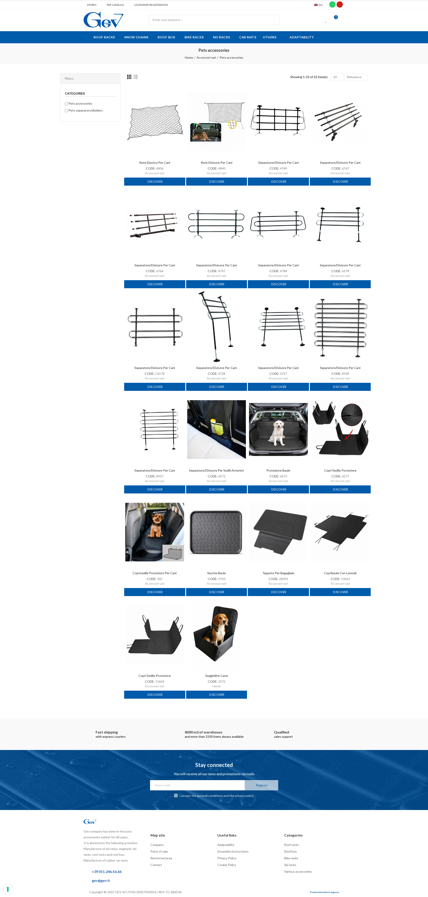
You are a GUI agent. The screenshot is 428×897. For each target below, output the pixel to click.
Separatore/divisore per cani (278, 162)
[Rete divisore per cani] (216, 121)
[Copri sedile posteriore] (340, 429)
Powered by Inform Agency (324, 892)
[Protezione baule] (278, 429)
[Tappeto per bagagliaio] (278, 532)
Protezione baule (278, 470)
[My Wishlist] (326, 19)
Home (216, 686)
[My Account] (342, 19)
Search (272, 20)
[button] (90, 5)
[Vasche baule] (216, 532)
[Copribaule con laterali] (340, 532)
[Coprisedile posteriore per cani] (154, 532)
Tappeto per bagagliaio (278, 573)
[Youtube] (340, 4)
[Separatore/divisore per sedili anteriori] (216, 429)
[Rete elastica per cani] (154, 121)
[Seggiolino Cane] (216, 634)
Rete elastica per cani (154, 162)
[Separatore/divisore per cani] (278, 121)
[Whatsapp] (332, 4)
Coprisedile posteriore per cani (155, 573)
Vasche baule (216, 573)
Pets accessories (80, 103)
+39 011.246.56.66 (106, 871)
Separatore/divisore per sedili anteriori (216, 470)
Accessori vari (154, 173)
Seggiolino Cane (216, 675)
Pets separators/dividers (85, 110)
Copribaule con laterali (340, 573)
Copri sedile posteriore (340, 470)
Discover (155, 181)
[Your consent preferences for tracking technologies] (8, 889)
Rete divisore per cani (216, 162)
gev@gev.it (101, 880)
